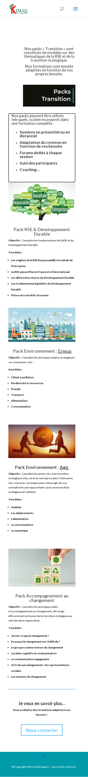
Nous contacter (42, 730)
